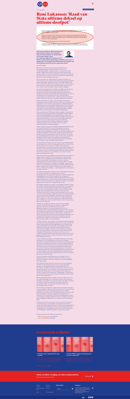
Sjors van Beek (43, 318)
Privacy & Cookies (49, 392)
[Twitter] (89, 397)
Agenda (47, 385)
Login (38, 392)
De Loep (38, 386)
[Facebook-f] (90, 397)
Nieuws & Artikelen (40, 388)
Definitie (38, 385)
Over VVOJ (48, 386)
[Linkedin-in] (92, 397)
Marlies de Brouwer (44, 316)
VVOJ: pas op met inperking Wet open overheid (48, 354)
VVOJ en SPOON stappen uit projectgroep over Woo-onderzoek (78, 354)
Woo (37, 389)
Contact (47, 388)
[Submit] (72, 388)
